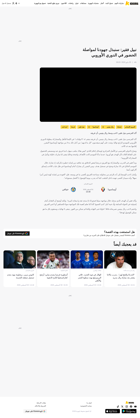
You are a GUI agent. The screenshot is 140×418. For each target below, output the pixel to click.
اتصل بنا (89, 403)
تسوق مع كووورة (40, 3)
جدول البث (109, 3)
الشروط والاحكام (40, 406)
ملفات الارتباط (41, 403)
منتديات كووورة (93, 3)
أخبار (102, 3)
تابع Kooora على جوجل (15, 233)
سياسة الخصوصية (86, 406)
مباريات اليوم (119, 3)
